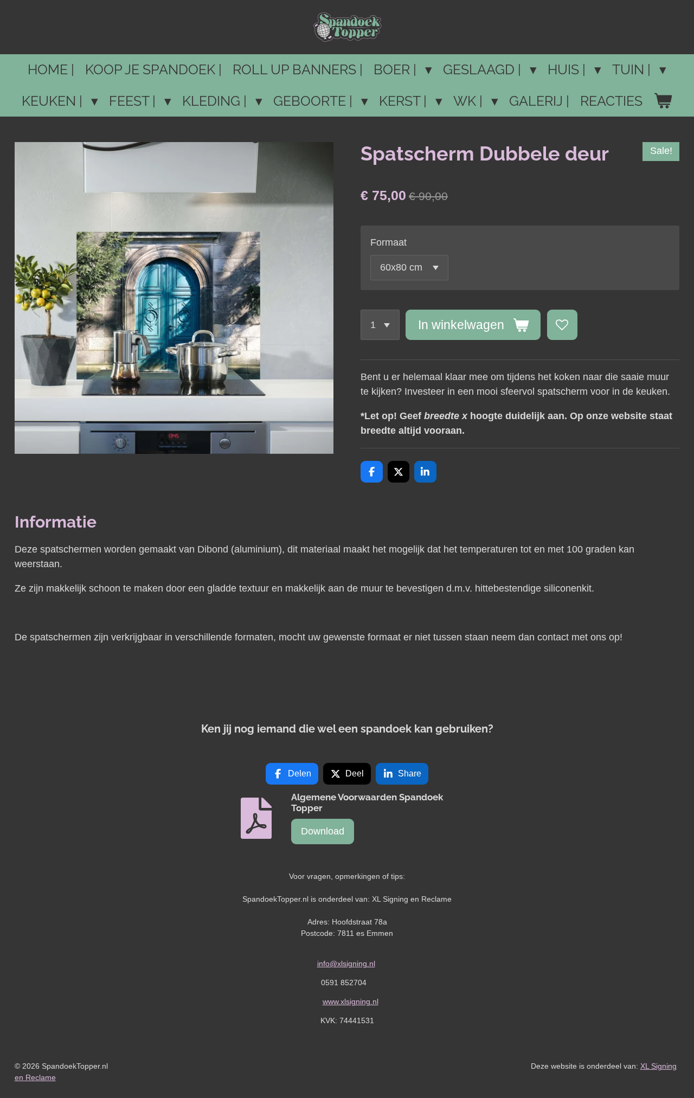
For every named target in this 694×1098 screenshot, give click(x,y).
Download (322, 831)
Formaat (388, 242)
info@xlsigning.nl (346, 963)
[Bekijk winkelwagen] (663, 101)
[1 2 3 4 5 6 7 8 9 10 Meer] (380, 325)
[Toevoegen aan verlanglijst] (562, 325)
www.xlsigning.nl (350, 1001)
